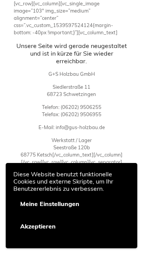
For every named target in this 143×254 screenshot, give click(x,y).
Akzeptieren (38, 226)
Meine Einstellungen (49, 204)
